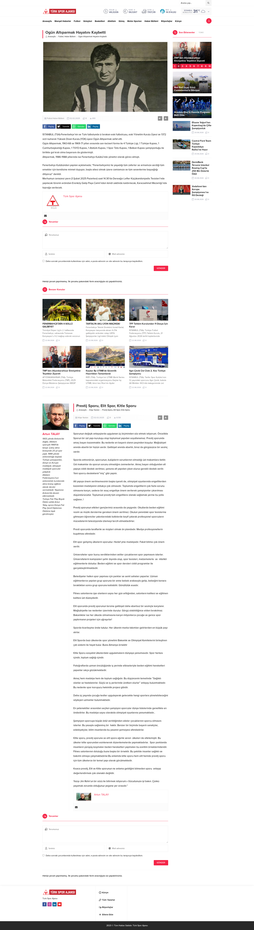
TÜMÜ (201, 32)
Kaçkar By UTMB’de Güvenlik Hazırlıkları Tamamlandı (101, 372)
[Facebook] (44, 904)
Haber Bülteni (70, 36)
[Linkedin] (54, 904)
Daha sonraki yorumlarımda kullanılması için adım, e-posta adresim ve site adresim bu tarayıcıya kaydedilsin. (94, 261)
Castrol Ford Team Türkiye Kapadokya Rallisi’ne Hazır (201, 145)
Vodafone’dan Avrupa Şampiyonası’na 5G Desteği (200, 191)
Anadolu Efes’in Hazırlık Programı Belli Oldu (192, 114)
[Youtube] (59, 904)
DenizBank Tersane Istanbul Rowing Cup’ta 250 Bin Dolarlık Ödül (200, 168)
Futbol (60, 36)
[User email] (45, 215)
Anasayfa (52, 36)
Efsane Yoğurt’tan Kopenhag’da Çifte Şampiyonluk (201, 125)
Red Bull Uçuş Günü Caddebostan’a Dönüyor (187, 89)
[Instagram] (49, 904)
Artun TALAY (51, 434)
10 (210, 66)
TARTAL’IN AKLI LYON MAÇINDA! (103, 323)
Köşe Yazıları (94, 410)
